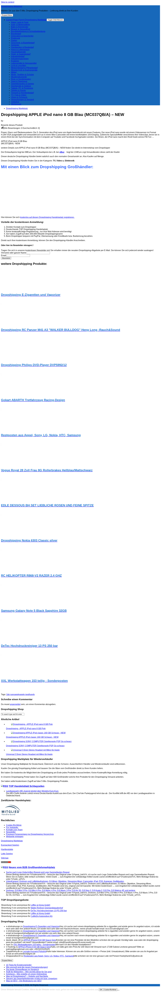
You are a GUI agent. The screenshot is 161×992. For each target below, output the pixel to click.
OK (101, 990)
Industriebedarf (17, 56)
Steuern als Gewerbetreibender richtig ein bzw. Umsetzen (31, 978)
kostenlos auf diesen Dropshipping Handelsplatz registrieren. (47, 217)
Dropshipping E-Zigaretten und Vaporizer (41, 926)
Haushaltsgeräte (18, 52)
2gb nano (10, 694)
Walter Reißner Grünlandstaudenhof (47, 908)
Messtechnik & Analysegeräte (24, 70)
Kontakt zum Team (14, 830)
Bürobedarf (16, 34)
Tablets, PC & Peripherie (22, 88)
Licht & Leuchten (18, 65)
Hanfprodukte (7, 849)
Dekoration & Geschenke (22, 36)
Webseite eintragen (14, 836)
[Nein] (118, 990)
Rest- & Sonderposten (21, 79)
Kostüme (15, 61)
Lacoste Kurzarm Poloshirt (34, 951)
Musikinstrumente (19, 77)
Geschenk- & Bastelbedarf (22, 43)
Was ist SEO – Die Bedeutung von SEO (23, 981)
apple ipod (24, 694)
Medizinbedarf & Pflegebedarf (24, 68)
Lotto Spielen (7, 854)
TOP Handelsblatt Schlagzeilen (26, 786)
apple (17, 694)
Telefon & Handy (18, 90)
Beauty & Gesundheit (20, 29)
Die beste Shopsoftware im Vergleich (22, 969)
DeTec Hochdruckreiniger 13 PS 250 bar (49, 911)
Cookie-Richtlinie (14, 825)
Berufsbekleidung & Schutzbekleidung (28, 31)
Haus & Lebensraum (20, 49)
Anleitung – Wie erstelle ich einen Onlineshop (26, 974)
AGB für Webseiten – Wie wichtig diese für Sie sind (29, 972)
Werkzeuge (16, 104)
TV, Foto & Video (18, 95)
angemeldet (15, 704)
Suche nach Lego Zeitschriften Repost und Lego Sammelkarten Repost (37, 872)
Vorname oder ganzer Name (13, 253)
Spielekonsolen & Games (22, 84)
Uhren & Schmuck (19, 97)
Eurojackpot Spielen (10, 845)
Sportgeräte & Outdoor (21, 86)
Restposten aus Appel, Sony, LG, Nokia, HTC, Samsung (49, 956)
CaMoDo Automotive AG (41, 916)
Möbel (14, 72)
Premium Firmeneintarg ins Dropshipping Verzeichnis (30, 834)
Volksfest (15, 102)
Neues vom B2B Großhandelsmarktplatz (32, 867)
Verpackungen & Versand (22, 99)
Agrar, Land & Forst (19, 22)
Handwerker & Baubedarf (22, 47)
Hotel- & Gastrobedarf (20, 54)
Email (3, 255)
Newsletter (11, 832)
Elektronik (15, 38)
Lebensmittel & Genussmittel (24, 63)
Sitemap (4, 858)
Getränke (15, 45)
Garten (14, 40)
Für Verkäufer (12, 827)
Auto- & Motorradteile (20, 24)
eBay (61, 152)
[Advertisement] (76, 194)
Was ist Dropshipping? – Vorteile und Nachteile (27, 976)
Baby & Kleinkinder (19, 27)
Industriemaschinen (20, 59)
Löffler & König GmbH (40, 905)
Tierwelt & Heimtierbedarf (22, 93)
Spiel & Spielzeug (19, 81)
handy (32, 694)
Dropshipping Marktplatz (26, 20)
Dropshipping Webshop (11, 6)
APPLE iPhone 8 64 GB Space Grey (40, 940)
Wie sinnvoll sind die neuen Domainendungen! (27, 967)
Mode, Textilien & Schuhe (22, 74)
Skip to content (7, 2)
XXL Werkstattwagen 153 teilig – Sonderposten (34, 945)
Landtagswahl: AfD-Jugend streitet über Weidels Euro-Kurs (32, 791)
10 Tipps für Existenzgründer (19, 965)
